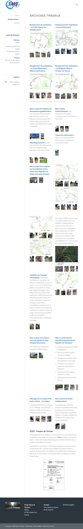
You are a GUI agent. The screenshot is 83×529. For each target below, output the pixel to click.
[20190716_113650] (78, 269)
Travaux (17, 16)
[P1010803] (44, 236)
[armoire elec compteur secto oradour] (42, 137)
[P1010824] (41, 259)
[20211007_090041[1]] (69, 51)
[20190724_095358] (63, 207)
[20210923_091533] (63, 51)
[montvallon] (63, 427)
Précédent (34, 54)
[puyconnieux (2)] (66, 129)
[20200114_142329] (63, 293)
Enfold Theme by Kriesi (48, 526)
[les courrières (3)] (31, 160)
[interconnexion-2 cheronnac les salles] (56, 129)
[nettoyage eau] (43, 419)
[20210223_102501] (37, 55)
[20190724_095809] (69, 207)
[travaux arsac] (56, 153)
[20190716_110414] (66, 269)
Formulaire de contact (12, 60)
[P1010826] (66, 184)
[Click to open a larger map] (12, 84)
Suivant (48, 54)
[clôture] (41, 356)
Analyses (17, 23)
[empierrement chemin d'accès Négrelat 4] (66, 388)
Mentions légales (68, 505)
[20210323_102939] (37, 96)
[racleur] (37, 419)
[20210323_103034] (43, 96)
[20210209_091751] (69, 96)
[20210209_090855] (63, 96)
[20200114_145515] (69, 293)
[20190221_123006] (41, 180)
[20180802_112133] (37, 327)
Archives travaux (13, 19)
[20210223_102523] (43, 55)
